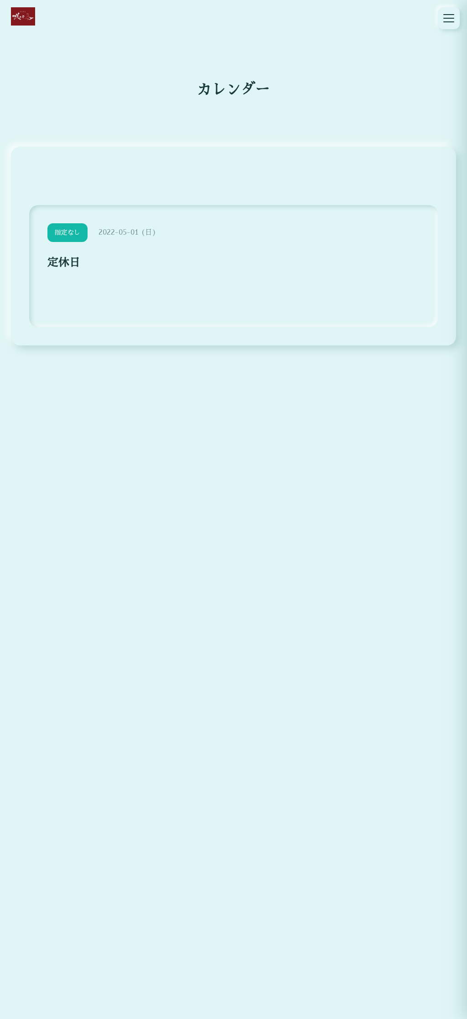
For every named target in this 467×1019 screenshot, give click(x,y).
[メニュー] (449, 18)
